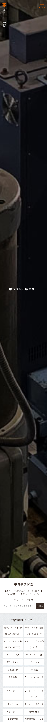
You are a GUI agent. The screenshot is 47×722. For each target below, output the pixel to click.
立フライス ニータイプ (34, 680)
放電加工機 (13, 669)
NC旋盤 (34, 669)
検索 (41, 606)
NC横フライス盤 (34, 654)
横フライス (13, 704)
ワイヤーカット (34, 662)
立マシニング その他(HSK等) (34, 644)
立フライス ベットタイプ (34, 693)
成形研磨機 (34, 711)
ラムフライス (13, 690)
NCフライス (13, 662)
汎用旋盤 (13, 677)
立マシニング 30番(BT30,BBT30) (13, 644)
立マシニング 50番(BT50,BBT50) (13, 630)
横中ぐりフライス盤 (34, 704)
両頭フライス (13, 711)
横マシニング (14, 654)
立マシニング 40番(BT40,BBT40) (34, 630)
